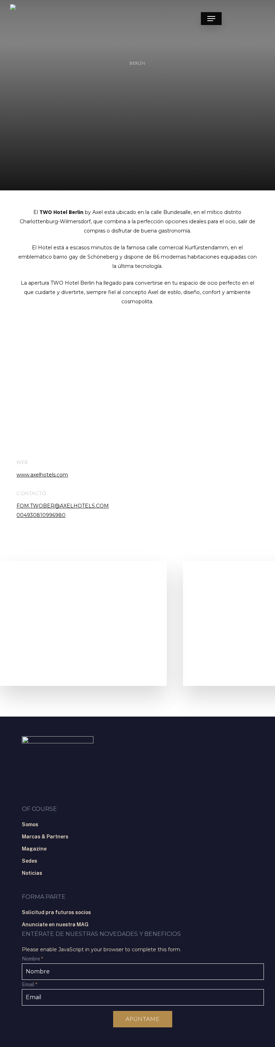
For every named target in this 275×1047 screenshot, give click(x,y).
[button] (211, 18)
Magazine (34, 849)
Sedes (29, 861)
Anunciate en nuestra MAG (55, 924)
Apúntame (143, 1018)
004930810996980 (41, 515)
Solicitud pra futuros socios (56, 912)
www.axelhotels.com (42, 475)
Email (30, 984)
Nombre (32, 959)
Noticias (32, 873)
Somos (30, 824)
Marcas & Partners (45, 836)
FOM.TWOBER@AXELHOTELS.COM (62, 506)
